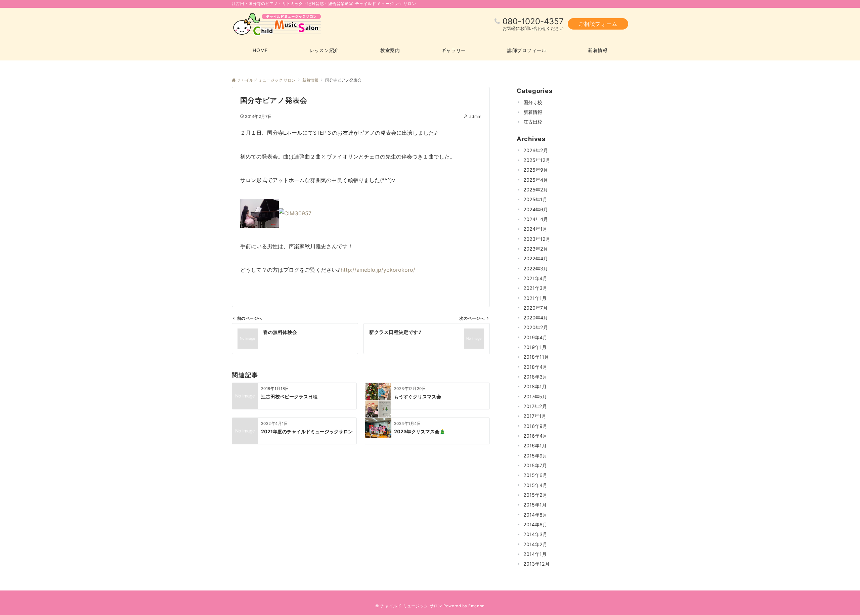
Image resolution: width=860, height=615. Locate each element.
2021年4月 (535, 278)
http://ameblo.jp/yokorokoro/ (378, 269)
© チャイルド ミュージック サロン (408, 606)
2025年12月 (536, 160)
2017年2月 (535, 406)
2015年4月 (535, 485)
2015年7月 (535, 465)
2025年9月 (535, 170)
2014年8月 (535, 515)
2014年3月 (535, 534)
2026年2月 (535, 150)
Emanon (476, 606)
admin (475, 116)
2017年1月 (534, 416)
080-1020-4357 (533, 21)
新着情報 (532, 112)
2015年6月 (535, 475)
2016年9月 (535, 426)
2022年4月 (535, 258)
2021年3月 (535, 288)
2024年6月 (535, 209)
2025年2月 (535, 189)
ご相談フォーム (597, 23)
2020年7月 (535, 308)
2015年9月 (535, 455)
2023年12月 (536, 239)
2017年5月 (535, 396)
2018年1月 (535, 386)
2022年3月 (535, 268)
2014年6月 (535, 524)
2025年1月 (535, 199)
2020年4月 (535, 317)
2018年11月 (536, 357)
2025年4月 (535, 180)
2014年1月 (535, 554)
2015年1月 (535, 505)
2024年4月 (535, 219)
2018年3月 (535, 377)
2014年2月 (535, 544)
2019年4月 (535, 337)
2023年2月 (535, 249)
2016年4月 (535, 436)
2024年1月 (535, 229)
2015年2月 (535, 495)
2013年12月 (536, 564)
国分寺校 (532, 102)
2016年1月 (535, 445)
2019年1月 (535, 347)
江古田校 (532, 122)
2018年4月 (535, 367)
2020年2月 (535, 327)
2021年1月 (535, 298)
